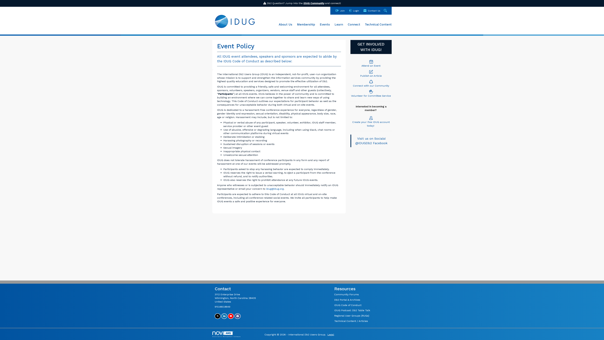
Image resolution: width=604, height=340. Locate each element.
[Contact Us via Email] (238, 316)
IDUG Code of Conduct (347, 305)
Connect (354, 24)
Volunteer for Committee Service (371, 95)
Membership (306, 24)
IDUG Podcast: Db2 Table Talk (352, 310)
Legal (330, 334)
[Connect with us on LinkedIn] (224, 316)
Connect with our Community (371, 85)
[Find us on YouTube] (231, 316)
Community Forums (346, 294)
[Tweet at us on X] (218, 316)
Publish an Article (371, 75)
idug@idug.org (275, 188)
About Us (285, 24)
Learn (339, 24)
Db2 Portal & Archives (347, 299)
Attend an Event (370, 65)
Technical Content (378, 24)
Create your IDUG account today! (371, 124)
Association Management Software (226, 336)
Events (325, 24)
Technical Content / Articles (351, 321)
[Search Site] (386, 11)
